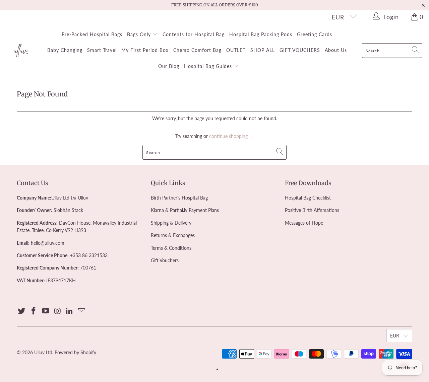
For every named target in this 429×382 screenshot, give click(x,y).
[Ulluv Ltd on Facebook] (34, 311)
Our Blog (168, 66)
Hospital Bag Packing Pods (260, 34)
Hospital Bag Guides (209, 66)
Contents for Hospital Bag (194, 34)
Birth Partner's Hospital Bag (179, 198)
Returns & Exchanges (173, 235)
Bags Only (139, 34)
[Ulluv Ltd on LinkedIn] (70, 311)
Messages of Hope (304, 223)
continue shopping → (231, 136)
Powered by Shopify (75, 352)
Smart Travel (102, 50)
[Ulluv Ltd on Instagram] (58, 311)
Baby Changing (64, 50)
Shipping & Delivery (171, 223)
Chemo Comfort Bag (197, 50)
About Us (336, 50)
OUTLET (236, 50)
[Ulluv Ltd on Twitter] (22, 311)
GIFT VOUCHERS (300, 50)
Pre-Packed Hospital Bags (92, 34)
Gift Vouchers (165, 260)
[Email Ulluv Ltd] (81, 311)
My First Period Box (145, 50)
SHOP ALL (262, 50)
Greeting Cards (314, 34)
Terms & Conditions (171, 248)
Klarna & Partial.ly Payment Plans (185, 210)
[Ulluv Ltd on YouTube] (46, 311)
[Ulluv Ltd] (21, 50)
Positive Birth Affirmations (312, 210)
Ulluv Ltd (43, 352)
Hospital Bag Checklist (308, 198)
